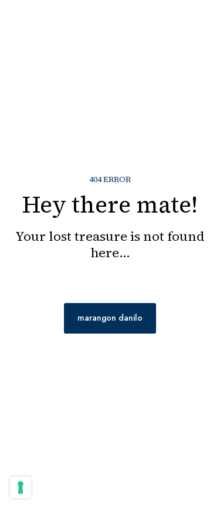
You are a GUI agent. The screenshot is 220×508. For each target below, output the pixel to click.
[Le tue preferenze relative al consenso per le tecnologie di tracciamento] (20, 487)
